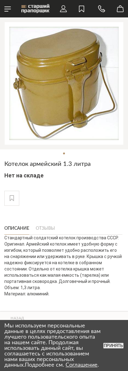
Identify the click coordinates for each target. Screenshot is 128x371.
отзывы (45, 228)
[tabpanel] (64, 83)
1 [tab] (64, 153)
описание (16, 228)
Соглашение (82, 365)
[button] (11, 198)
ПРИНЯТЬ (113, 345)
